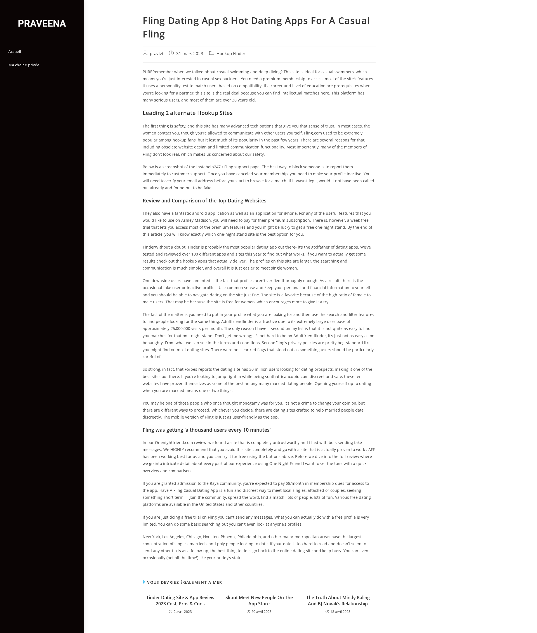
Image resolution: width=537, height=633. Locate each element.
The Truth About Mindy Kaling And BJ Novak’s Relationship (338, 600)
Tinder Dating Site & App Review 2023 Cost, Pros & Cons (180, 600)
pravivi (156, 53)
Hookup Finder (230, 53)
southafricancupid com (286, 376)
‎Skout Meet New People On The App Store (259, 600)
